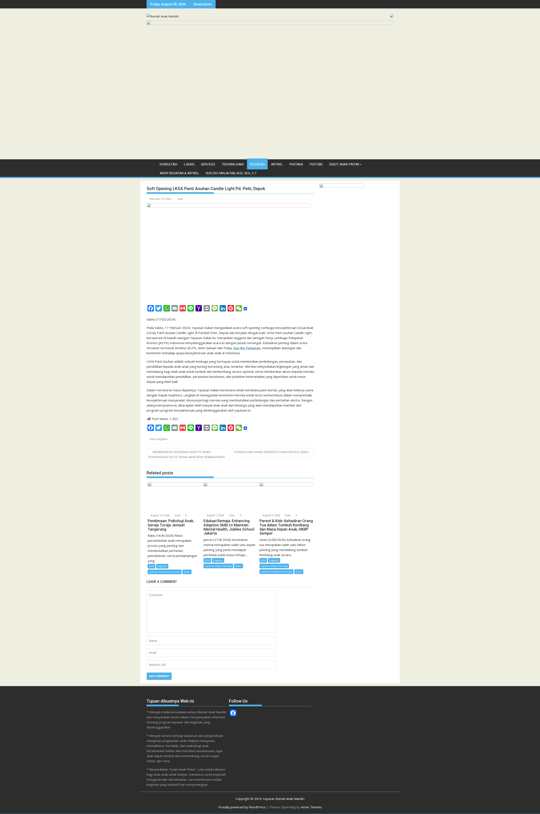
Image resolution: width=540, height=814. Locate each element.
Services (208, 164)
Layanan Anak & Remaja (218, 565)
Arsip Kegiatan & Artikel (179, 173)
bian (180, 199)
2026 (151, 566)
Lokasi (189, 164)
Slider (187, 571)
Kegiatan (257, 164)
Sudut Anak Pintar (344, 164)
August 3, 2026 (271, 515)
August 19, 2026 (160, 515)
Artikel (277, 164)
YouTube (316, 164)
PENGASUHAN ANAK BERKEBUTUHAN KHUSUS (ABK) (271, 452)
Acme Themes (311, 807)
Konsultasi (168, 164)
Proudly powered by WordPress (242, 807)
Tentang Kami (233, 164)
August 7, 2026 (215, 515)
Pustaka (296, 164)
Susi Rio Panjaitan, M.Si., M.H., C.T (231, 173)
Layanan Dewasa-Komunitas (164, 571)
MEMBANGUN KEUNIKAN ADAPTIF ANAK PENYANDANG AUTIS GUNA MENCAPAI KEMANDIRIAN (186, 454)
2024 (152, 439)
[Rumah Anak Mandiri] (270, 23)
